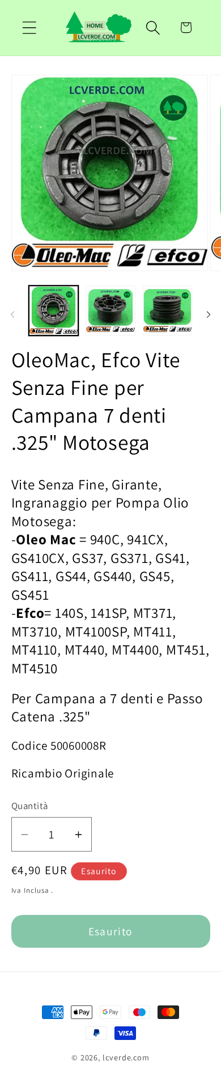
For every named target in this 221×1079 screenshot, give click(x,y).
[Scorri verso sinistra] (12, 314)
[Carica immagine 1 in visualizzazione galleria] (54, 311)
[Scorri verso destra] (208, 314)
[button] (29, 27)
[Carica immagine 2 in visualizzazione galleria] (110, 311)
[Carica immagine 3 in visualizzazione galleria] (168, 311)
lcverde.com (126, 1057)
